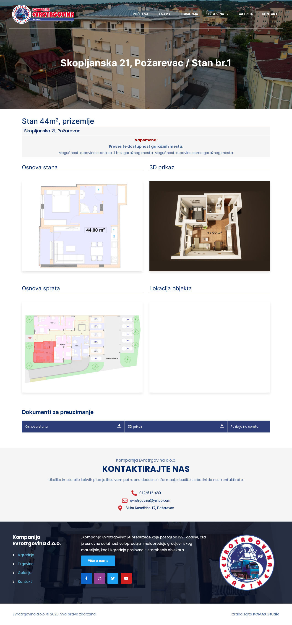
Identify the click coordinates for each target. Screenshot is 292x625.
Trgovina (215, 14)
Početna (140, 14)
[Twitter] (112, 578)
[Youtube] (126, 578)
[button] (98, 561)
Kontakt (270, 14)
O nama (163, 14)
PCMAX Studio (266, 614)
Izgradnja (189, 14)
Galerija (245, 14)
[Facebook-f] (86, 578)
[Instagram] (99, 578)
